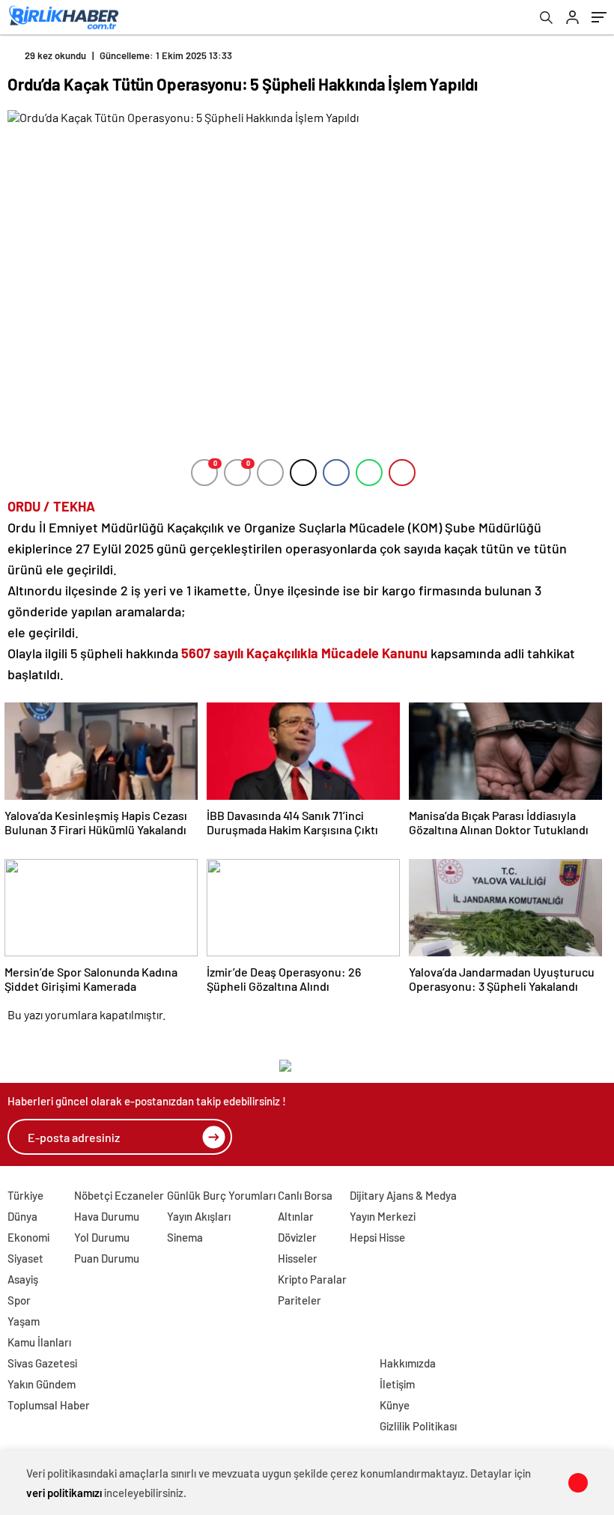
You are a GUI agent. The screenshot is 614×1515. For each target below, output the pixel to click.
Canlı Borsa (305, 1195)
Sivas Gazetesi (42, 1363)
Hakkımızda (408, 1363)
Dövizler (297, 1237)
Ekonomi (28, 1237)
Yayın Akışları (199, 1216)
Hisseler (297, 1258)
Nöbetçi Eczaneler (119, 1195)
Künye (395, 1405)
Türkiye (25, 1195)
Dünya (22, 1216)
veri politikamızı (64, 1492)
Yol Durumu (102, 1237)
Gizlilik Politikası (418, 1426)
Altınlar (296, 1216)
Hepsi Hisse (377, 1237)
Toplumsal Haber (48, 1405)
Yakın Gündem (41, 1384)
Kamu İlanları (39, 1342)
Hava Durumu (106, 1216)
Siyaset (25, 1258)
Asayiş (22, 1279)
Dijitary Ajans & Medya (403, 1195)
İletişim (397, 1384)
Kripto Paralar (312, 1279)
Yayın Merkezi (383, 1216)
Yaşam (23, 1321)
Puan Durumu (106, 1258)
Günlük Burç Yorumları (221, 1195)
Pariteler (299, 1300)
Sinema (185, 1237)
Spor (19, 1300)
